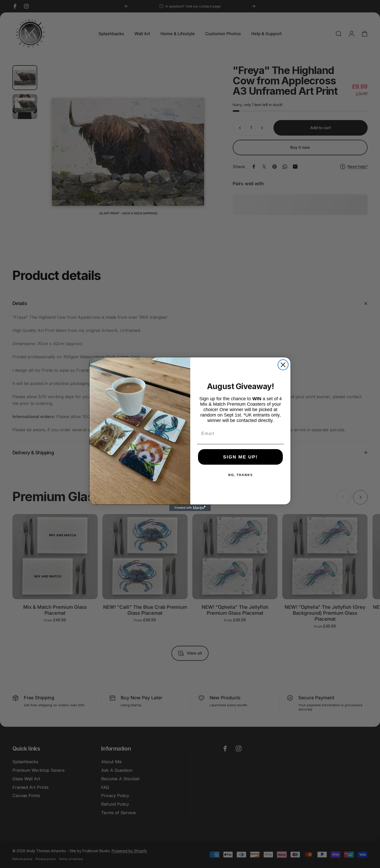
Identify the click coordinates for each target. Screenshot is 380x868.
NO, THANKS (240, 475)
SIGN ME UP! (240, 456)
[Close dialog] (283, 365)
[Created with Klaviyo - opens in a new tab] (190, 508)
